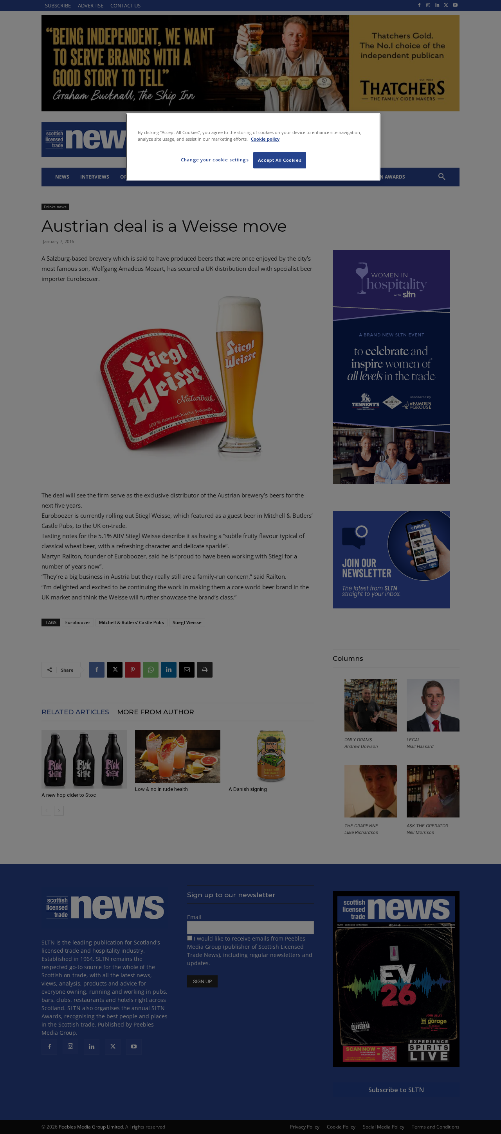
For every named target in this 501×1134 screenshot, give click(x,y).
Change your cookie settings (215, 160)
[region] (253, 147)
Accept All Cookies (279, 160)
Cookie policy (265, 139)
